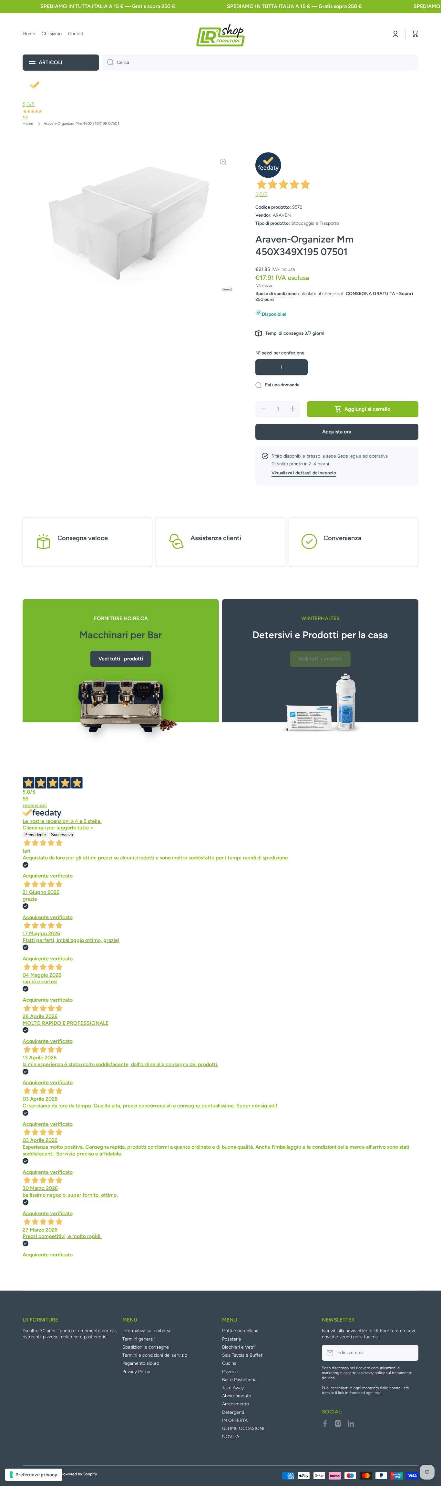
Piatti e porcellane (240, 1330)
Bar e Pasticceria (239, 1379)
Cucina (229, 1363)
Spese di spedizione (276, 293)
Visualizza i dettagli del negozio (304, 473)
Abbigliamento (236, 1396)
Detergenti (233, 1412)
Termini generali (138, 1339)
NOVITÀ (230, 1436)
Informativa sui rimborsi (146, 1330)
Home (28, 123)
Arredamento (235, 1404)
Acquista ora (336, 432)
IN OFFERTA (235, 1420)
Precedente (35, 834)
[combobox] (260, 62)
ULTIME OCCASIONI (243, 1428)
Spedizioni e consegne (145, 1347)
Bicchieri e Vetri (238, 1347)
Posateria (231, 1339)
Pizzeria (230, 1371)
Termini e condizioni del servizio (154, 1355)
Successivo (62, 834)
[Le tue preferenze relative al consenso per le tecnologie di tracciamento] (33, 1475)
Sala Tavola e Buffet (242, 1355)
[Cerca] (108, 62)
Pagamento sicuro (140, 1363)
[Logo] (220, 33)
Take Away (233, 1388)
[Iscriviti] (410, 1353)
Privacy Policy (136, 1371)
